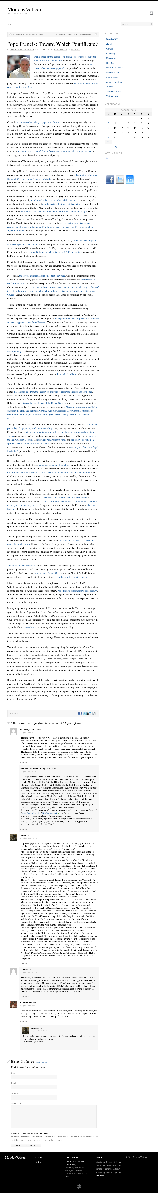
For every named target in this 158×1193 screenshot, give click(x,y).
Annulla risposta (41, 1062)
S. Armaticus (26, 1002)
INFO (9, 24)
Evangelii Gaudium (66, 374)
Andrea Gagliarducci (22, 49)
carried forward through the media (70, 576)
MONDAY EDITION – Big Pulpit (35, 768)
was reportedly (14, 351)
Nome (13, 1072)
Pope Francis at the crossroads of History (28, 34)
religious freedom (114, 81)
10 (108, 127)
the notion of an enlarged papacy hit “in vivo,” (39, 122)
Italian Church (112, 72)
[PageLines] (79, 1189)
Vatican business (113, 91)
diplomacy (110, 53)
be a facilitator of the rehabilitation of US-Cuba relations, (55, 251)
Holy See (110, 62)
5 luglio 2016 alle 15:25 (28, 1005)
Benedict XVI (112, 39)
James (30, 1061)
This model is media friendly (21, 565)
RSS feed (100, 1175)
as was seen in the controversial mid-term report (64, 497)
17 (108, 132)
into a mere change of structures (54, 464)
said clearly (30, 627)
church (109, 43)
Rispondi (25, 762)
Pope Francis (112, 77)
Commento (16, 1103)
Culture (109, 48)
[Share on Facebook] (80, 713)
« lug (115, 146)
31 (108, 142)
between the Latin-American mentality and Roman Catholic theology (54, 211)
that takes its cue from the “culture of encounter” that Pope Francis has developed (53, 391)
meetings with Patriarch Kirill (51, 439)
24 (108, 137)
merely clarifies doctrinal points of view (61, 203)
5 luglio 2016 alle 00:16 (28, 972)
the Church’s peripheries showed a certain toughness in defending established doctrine (48, 472)
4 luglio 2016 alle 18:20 (28, 838)
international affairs (114, 67)
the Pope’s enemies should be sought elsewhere (42, 275)
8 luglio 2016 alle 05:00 (38, 1030)
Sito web (15, 1093)
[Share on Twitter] (85, 713)
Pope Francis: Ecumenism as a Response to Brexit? (74, 34)
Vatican (75, 49)
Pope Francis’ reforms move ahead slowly (77, 590)
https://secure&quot (30, 813)
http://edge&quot (49, 813)
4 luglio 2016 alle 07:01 (28, 771)
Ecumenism (111, 58)
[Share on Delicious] (89, 713)
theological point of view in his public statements (55, 200)
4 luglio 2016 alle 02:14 (28, 732)
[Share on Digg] (94, 713)
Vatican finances (113, 96)
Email (13, 1082)
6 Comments (60, 49)
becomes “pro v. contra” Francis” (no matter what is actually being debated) (54, 151)
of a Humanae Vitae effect (46, 573)
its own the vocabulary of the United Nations (44, 402)
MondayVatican (24, 9)
